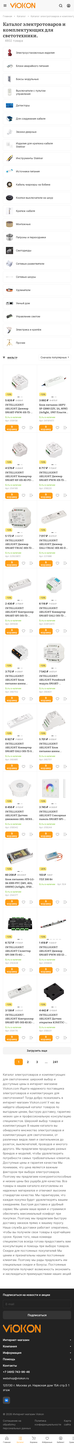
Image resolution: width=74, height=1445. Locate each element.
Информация (12, 1352)
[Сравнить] (31, 428)
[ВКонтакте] (6, 1400)
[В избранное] (23, 428)
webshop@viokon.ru (16, 1378)
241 (55, 1062)
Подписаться (37, 1315)
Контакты (10, 1365)
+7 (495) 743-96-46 (16, 1372)
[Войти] (68, 5)
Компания (10, 1346)
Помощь (9, 1359)
